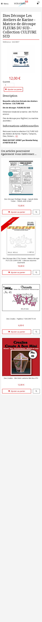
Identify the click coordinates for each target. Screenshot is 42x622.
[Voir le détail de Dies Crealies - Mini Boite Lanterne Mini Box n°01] (36, 391)
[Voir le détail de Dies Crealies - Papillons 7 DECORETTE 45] (36, 331)
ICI (17, 136)
